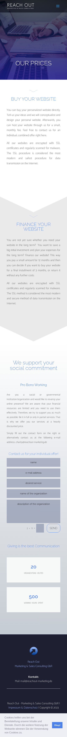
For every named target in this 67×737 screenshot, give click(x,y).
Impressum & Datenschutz (23, 707)
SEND (53, 528)
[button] (23, 732)
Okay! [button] (57, 725)
